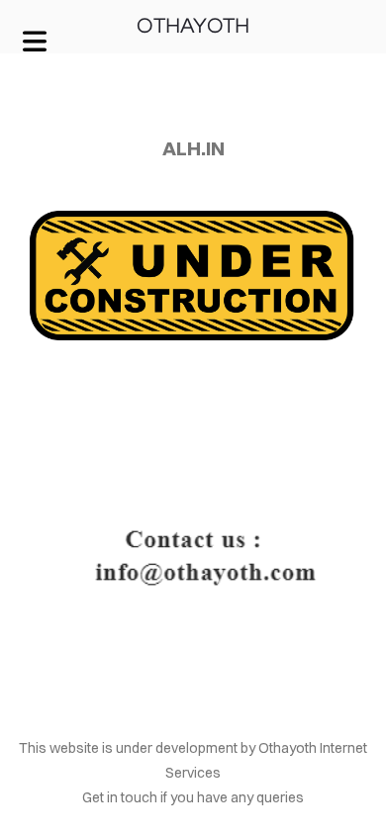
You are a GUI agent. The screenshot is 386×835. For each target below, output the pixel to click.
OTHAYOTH (193, 26)
